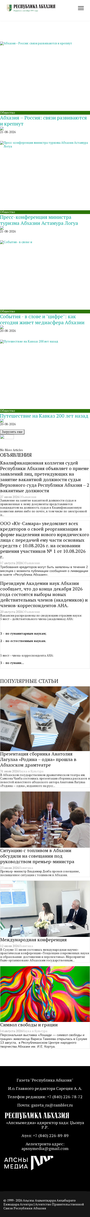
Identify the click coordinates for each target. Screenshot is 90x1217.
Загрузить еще (12, 432)
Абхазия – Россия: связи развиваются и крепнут (43, 120)
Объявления (27, 497)
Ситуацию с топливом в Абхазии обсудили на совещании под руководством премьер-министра (37, 856)
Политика (26, 868)
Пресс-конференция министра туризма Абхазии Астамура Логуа (39, 220)
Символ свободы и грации (29, 1024)
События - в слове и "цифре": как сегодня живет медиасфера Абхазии (42, 319)
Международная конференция (33, 939)
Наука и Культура (30, 771)
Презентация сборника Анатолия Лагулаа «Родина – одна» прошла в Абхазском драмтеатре (38, 759)
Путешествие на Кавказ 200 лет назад (44, 415)
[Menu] (81, 8)
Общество (7, 112)
